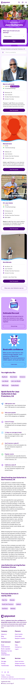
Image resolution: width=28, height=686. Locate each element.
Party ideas (18, 636)
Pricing (3, 663)
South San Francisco (7, 604)
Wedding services (20, 665)
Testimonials (5, 665)
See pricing (14, 326)
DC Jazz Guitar (8, 203)
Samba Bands (15, 385)
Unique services (19, 663)
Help (16, 645)
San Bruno (5, 608)
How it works (19, 634)
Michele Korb (7, 144)
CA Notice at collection (7, 677)
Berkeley (13, 608)
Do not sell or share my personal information (13, 678)
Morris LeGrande (8, 84)
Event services (19, 661)
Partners (3, 638)
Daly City (4, 600)
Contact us (18, 647)
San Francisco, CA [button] (15, 22)
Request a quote (20, 638)
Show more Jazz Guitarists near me (14, 288)
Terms (2, 675)
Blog (2, 636)
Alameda (12, 600)
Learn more (14, 364)
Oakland (18, 604)
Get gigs (3, 661)
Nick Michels (7, 262)
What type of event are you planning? (11, 31)
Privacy (8, 675)
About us (4, 634)
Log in (16, 649)
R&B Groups (5, 385)
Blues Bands (13, 377)
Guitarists (22, 377)
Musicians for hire (6, 651)
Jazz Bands (5, 381)
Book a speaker (5, 649)
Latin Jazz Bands (15, 381)
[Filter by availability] (16, 52)
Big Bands (4, 377)
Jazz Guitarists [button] (14, 25)
